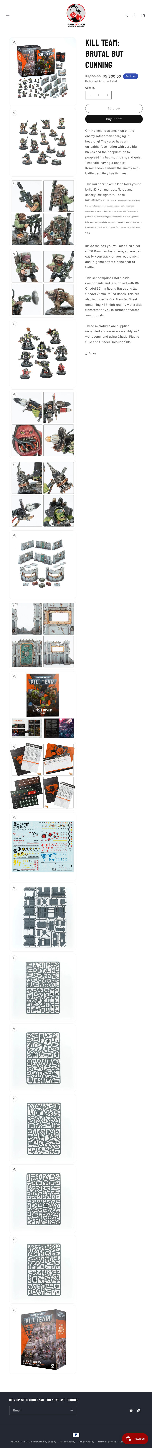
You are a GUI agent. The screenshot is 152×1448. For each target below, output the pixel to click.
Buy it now (114, 119)
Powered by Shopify (45, 1441)
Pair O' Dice (27, 1441)
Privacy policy (86, 1441)
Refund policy (67, 1441)
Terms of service (107, 1441)
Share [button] (93, 353)
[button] (8, 15)
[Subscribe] (72, 1410)
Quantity (90, 87)
